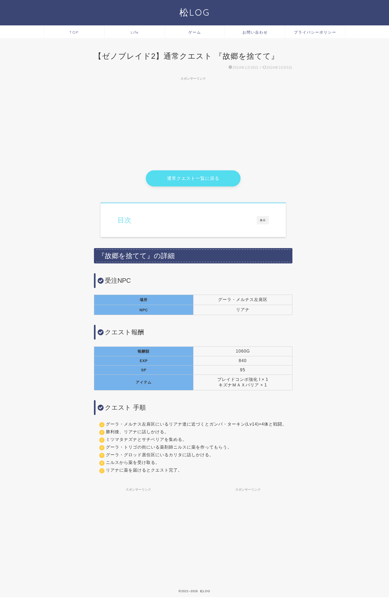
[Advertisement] (193, 120)
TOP (74, 32)
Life (135, 32)
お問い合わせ (255, 32)
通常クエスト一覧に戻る (193, 178)
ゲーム (194, 32)
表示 (263, 220)
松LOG (194, 12)
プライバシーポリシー (315, 32)
